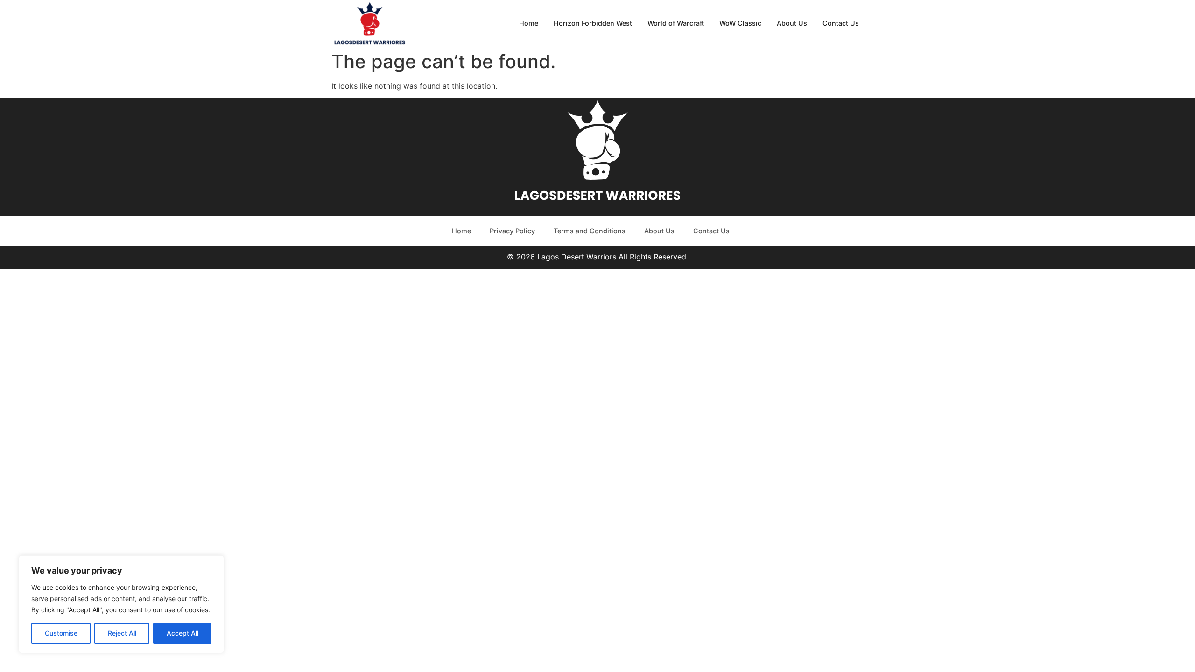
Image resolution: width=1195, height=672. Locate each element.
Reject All (122, 633)
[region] (121, 604)
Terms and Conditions (590, 231)
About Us (792, 23)
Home (528, 23)
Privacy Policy (512, 231)
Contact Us (840, 23)
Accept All (182, 633)
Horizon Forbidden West (593, 23)
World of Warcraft (675, 23)
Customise (61, 633)
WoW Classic (740, 23)
